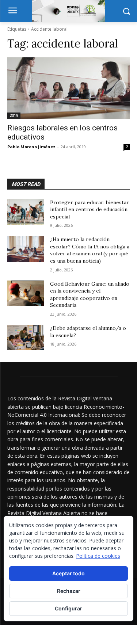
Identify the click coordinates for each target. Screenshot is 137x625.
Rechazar (68, 591)
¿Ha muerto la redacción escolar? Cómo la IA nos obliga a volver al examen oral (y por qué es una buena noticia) (89, 250)
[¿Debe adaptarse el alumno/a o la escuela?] (25, 337)
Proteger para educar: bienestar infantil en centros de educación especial (89, 209)
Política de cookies (98, 555)
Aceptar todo (68, 573)
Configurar (68, 608)
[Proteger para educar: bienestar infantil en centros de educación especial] (25, 212)
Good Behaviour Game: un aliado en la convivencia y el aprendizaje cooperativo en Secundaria (89, 295)
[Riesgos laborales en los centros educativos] (68, 88)
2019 (13, 115)
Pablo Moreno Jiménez (31, 146)
